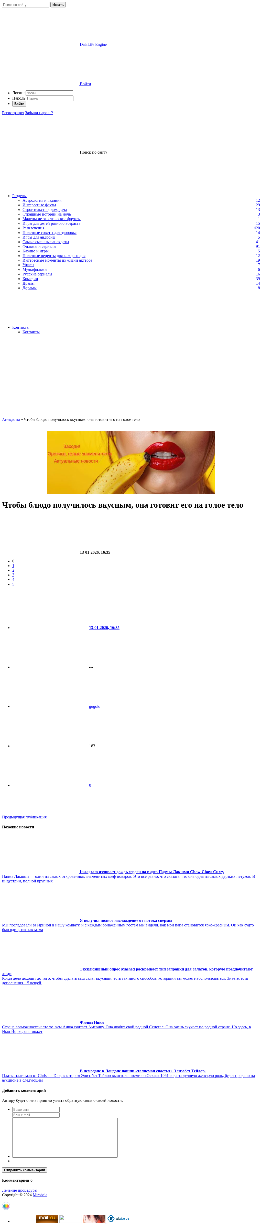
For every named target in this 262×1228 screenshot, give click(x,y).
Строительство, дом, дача (45, 209)
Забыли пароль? (39, 113)
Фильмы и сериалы (39, 246)
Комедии (30, 278)
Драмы (29, 283)
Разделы (19, 196)
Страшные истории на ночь (47, 214)
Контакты (20, 327)
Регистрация (13, 113)
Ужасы (28, 265)
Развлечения (33, 228)
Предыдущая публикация (24, 817)
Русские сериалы (37, 274)
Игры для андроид (39, 237)
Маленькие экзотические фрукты (52, 219)
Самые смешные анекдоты (46, 242)
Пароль (18, 98)
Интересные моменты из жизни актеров (58, 260)
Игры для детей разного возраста (51, 223)
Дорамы (30, 288)
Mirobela (40, 1195)
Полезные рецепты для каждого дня (54, 255)
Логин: (18, 93)
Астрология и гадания (42, 200)
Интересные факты (39, 205)
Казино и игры (36, 251)
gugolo (94, 706)
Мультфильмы (35, 269)
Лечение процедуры (19, 1190)
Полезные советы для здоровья (50, 232)
